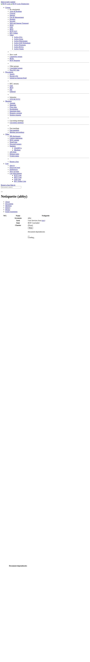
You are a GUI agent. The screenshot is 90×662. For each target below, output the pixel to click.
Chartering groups (16, 56)
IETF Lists (18, 175)
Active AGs (18, 37)
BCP (15, 99)
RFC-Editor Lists (20, 181)
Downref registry (16, 144)
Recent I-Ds (14, 76)
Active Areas (18, 39)
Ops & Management (17, 17)
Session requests (15, 115)
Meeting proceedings (17, 132)
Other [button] (7, 134)
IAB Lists (17, 179)
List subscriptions (16, 173)
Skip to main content (8, 2)
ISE (11, 90)
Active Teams (19, 49)
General (12, 13)
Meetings (17, 150)
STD (12, 99)
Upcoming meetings (17, 123)
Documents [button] (9, 72)
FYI (18, 99)
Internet (12, 15)
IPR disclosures (15, 136)
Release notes (14, 154)
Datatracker (25, 4)
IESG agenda (14, 140)
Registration (14, 109)
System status (14, 156)
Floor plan (13, 107)
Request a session (16, 113)
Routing (12, 19)
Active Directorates (20, 41)
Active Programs (20, 45)
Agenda (12, 103)
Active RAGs (19, 47)
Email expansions (11, 212)
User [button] (7, 164)
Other (12, 35)
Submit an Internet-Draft (18, 78)
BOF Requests (15, 60)
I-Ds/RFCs (18, 148)
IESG (12, 25)
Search (12, 74)
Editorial (13, 91)
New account (14, 171)
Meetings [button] (8, 101)
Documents (9, 204)
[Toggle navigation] (2, 191)
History (7, 208)
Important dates (15, 111)
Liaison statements (16, 138)
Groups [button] (7, 7)
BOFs (12, 58)
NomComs (13, 142)
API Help (13, 152)
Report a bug (14, 162)
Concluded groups (16, 68)
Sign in (12, 165)
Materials (13, 105)
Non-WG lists (14, 70)
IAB (11, 27)
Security (12, 21)
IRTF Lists (18, 177)
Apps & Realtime (16, 11)
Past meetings (14, 130)
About (7, 202)
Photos (7, 210)
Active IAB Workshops (22, 43)
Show (30, 228)
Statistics (13, 146)
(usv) (43, 220)
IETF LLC (13, 31)
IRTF (11, 29)
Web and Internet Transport (19, 23)
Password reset (15, 167)
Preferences (14, 169)
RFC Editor (14, 33)
